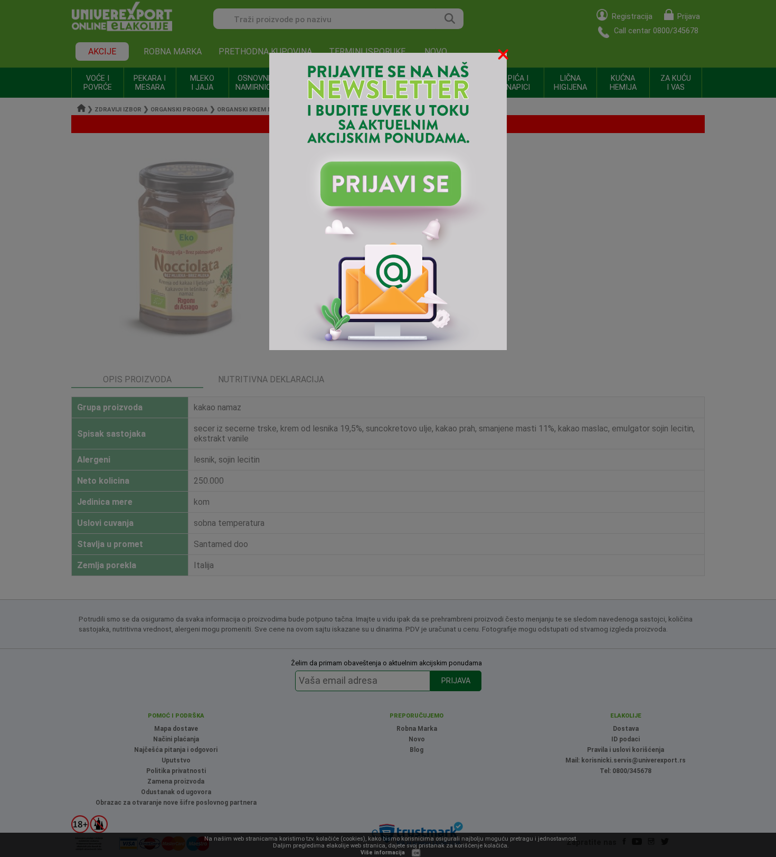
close (504, 56)
